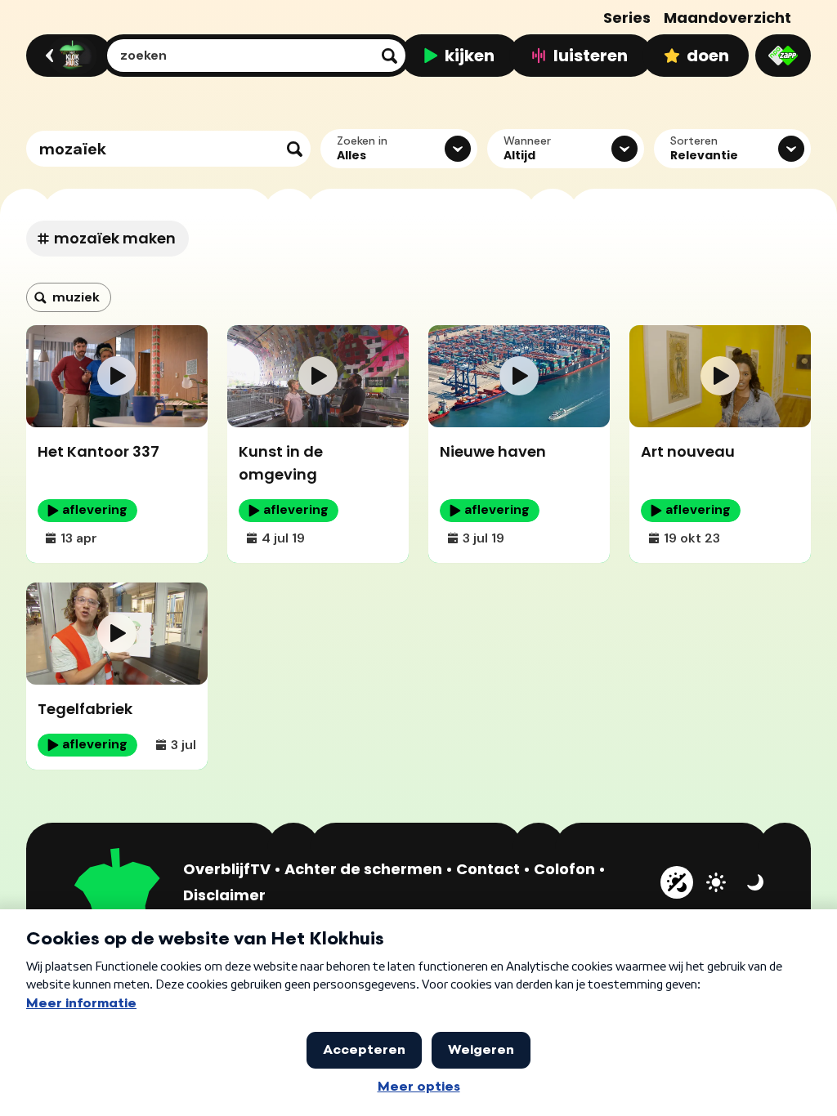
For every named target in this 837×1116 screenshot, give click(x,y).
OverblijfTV (227, 869)
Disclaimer (224, 895)
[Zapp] (783, 55)
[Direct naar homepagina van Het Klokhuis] (117, 900)
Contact (488, 869)
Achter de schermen (363, 869)
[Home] (66, 55)
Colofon (564, 869)
